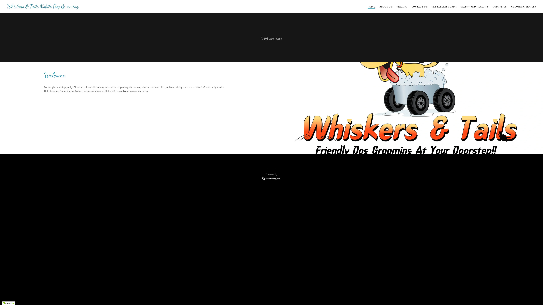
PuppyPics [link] (500, 6)
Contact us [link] (419, 6)
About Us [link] (386, 6)
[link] (42, 7)
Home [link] (371, 6)
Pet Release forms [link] (444, 6)
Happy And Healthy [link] (474, 6)
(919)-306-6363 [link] (271, 39)
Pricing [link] (402, 6)
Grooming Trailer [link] (523, 6)
